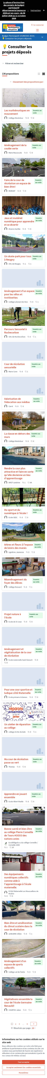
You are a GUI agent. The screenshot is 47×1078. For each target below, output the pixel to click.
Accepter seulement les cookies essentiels (23, 1067)
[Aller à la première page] (18, 27)
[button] (39, 73)
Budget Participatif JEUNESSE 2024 (18, 35)
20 (33, 1028)
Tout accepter (23, 1062)
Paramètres (23, 1073)
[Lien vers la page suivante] (33, 1024)
